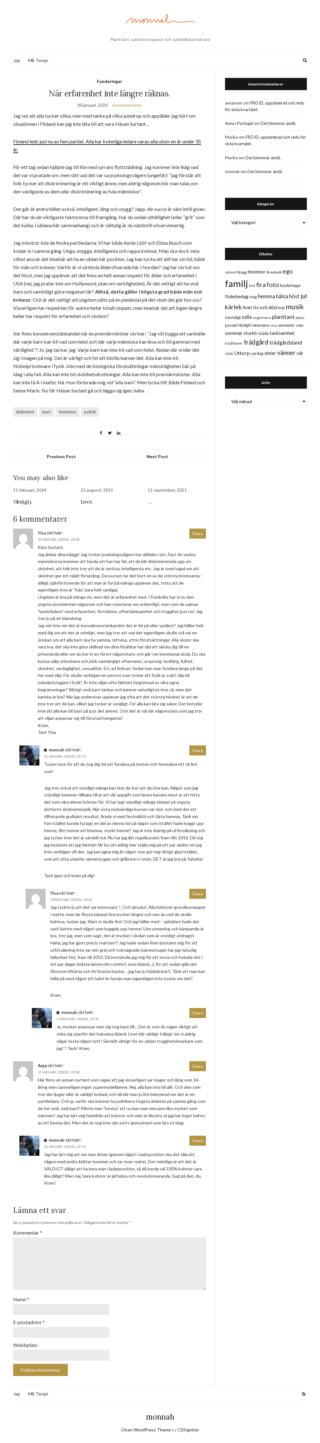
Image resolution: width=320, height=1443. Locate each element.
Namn (21, 1299)
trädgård (256, 342)
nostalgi (233, 317)
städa (263, 333)
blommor (257, 271)
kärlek (233, 306)
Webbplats (25, 1345)
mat (281, 307)
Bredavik (274, 272)
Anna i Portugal (239, 123)
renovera (260, 325)
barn (46, 411)
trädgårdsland (285, 342)
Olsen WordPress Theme (146, 1429)
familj (236, 283)
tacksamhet (282, 333)
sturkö (250, 333)
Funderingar (109, 81)
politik (90, 411)
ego (287, 271)
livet (247, 307)
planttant (283, 316)
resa (273, 325)
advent (231, 272)
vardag (257, 353)
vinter (270, 353)
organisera (262, 317)
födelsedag (236, 296)
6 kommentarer (127, 105)
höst (294, 296)
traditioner (234, 343)
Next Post (157, 456)
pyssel (231, 325)
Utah (229, 353)
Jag (16, 60)
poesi (300, 317)
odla (247, 317)
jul (304, 295)
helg (253, 296)
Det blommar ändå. (278, 123)
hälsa (282, 296)
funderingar (290, 285)
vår (300, 353)
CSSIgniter (188, 1429)
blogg (242, 272)
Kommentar (27, 1233)
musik (295, 306)
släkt (299, 325)
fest (252, 286)
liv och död (265, 307)
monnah (160, 1417)
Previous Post (61, 456)
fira (261, 284)
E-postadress (29, 1322)
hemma (266, 296)
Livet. (87, 502)
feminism (67, 411)
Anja (42, 1065)
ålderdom (25, 411)
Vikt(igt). (22, 502)
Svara (197, 533)
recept (244, 325)
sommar (233, 333)
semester (286, 325)
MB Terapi (38, 60)
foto (273, 284)
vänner (286, 352)
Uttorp (242, 353)
